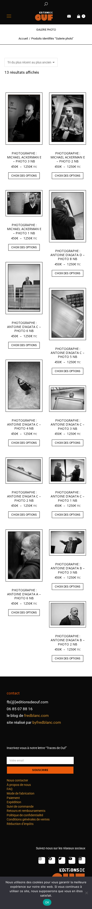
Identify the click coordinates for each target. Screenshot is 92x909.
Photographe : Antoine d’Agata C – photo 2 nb (24, 496)
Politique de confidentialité (25, 815)
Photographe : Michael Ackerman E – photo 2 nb (67, 157)
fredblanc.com (36, 715)
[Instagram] (41, 860)
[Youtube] (72, 860)
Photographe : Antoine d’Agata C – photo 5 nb (67, 353)
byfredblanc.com (46, 722)
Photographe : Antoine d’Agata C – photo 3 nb (67, 424)
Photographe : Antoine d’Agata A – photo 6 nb (24, 594)
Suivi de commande (20, 806)
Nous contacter (17, 780)
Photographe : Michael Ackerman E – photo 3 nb (24, 157)
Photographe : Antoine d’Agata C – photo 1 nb (67, 496)
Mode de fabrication (20, 793)
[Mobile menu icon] (9, 16)
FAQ (10, 789)
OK (47, 902)
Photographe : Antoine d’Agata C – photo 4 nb (24, 424)
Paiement (13, 798)
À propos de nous (19, 785)
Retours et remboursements (26, 810)
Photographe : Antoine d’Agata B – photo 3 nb (68, 568)
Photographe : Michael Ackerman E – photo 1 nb (24, 229)
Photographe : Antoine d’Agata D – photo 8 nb (67, 255)
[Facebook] (51, 860)
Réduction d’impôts (20, 824)
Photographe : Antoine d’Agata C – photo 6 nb (24, 327)
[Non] (86, 893)
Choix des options (24, 175)
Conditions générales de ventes (28, 819)
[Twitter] (62, 860)
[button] (66, 3)
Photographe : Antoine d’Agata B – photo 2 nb (68, 640)
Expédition (14, 802)
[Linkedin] (82, 860)
